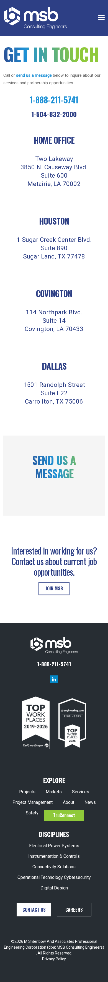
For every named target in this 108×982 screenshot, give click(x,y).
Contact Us (34, 909)
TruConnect (64, 815)
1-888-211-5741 (54, 99)
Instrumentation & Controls (54, 856)
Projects (27, 791)
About (68, 802)
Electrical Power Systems (54, 845)
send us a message (34, 75)
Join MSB (54, 588)
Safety (32, 813)
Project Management (32, 802)
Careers (74, 909)
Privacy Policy (54, 959)
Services (80, 791)
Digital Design (54, 888)
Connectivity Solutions (54, 866)
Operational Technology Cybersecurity (54, 877)
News (90, 802)
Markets (54, 791)
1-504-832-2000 (54, 114)
